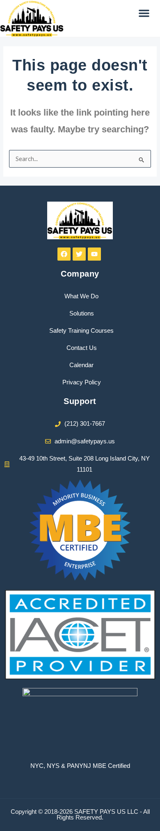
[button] (144, 13)
